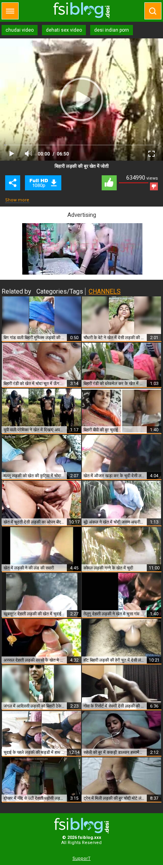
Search (152, 10)
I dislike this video (154, 186)
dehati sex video (64, 30)
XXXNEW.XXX (81, 10)
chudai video (20, 30)
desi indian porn (111, 30)
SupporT (81, 858)
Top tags (10, 10)
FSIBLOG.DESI (81, 825)
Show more (17, 200)
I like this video (109, 183)
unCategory (43, 182)
